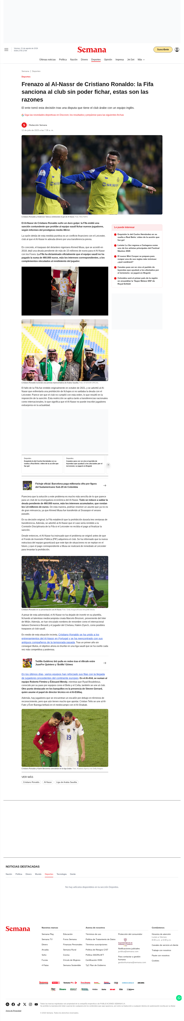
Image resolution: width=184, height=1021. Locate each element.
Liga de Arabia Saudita (66, 782)
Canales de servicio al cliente (165, 945)
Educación (68, 934)
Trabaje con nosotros (161, 950)
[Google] (7, 1004)
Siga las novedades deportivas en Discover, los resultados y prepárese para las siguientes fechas (74, 115)
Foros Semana (70, 939)
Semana (25, 71)
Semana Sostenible (72, 965)
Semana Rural (69, 950)
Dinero (45, 944)
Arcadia (45, 950)
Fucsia (45, 960)
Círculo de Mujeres (71, 960)
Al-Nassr (48, 782)
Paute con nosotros (160, 955)
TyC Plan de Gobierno (96, 965)
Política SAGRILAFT (95, 955)
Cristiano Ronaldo (31, 782)
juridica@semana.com (128, 951)
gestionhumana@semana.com (132, 962)
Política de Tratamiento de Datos (100, 939)
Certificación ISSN (94, 960)
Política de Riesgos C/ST (97, 950)
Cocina (66, 955)
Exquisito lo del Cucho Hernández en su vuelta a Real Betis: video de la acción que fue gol (41, 463)
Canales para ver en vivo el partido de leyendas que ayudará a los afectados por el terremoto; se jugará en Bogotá (84, 463)
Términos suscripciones (96, 944)
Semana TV (47, 939)
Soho (44, 955)
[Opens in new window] (13, 1004)
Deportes (36, 71)
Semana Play (48, 934)
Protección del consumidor (130, 934)
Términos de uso (93, 934)
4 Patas (45, 965)
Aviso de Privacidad (16, 1011)
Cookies (155, 960)
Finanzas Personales (72, 944)
